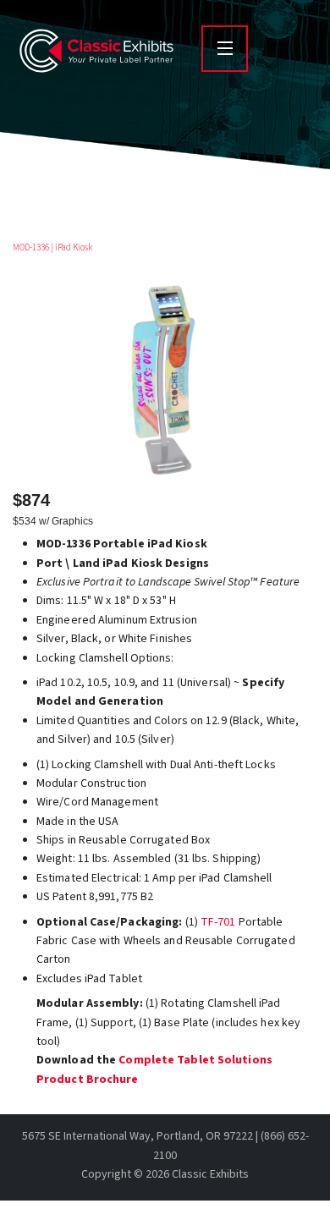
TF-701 (218, 922)
